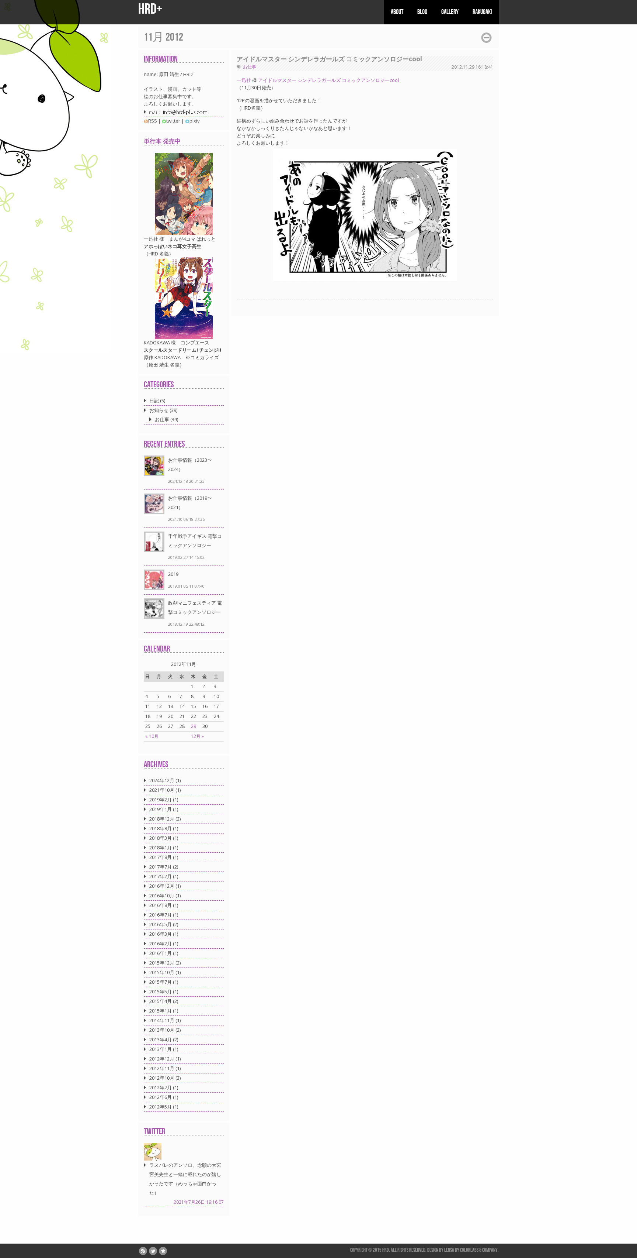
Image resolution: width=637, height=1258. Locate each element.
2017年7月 (160, 866)
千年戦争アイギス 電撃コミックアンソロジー (195, 541)
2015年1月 (160, 1010)
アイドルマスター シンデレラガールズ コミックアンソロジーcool (329, 59)
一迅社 (244, 80)
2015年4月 (160, 1001)
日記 (154, 400)
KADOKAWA (157, 342)
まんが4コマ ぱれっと (192, 239)
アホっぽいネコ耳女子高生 (172, 246)
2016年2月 (160, 943)
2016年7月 (160, 914)
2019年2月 (160, 799)
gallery (450, 12)
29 (193, 726)
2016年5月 (160, 924)
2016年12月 (161, 886)
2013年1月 (160, 1049)
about (397, 12)
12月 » (197, 736)
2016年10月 (161, 895)
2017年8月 (160, 857)
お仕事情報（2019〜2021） (190, 503)
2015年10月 (161, 972)
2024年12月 (161, 780)
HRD (385, 1250)
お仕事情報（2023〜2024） (190, 464)
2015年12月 (161, 962)
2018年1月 (160, 847)
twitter (173, 120)
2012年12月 (161, 1058)
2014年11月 (161, 1020)
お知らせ (158, 410)
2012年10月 (161, 1078)
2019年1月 (160, 809)
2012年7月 (160, 1087)
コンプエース (195, 342)
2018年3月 (160, 838)
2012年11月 (161, 1068)
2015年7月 (160, 982)
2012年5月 (160, 1106)
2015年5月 (160, 991)
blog (422, 12)
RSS (152, 120)
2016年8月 (160, 905)
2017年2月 (160, 876)
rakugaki (482, 12)
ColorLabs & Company (479, 1250)
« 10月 (152, 736)
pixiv (194, 120)
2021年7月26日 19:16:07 (199, 1202)
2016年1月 (160, 953)
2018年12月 (161, 818)
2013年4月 (160, 1039)
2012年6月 (160, 1097)
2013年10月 (161, 1030)
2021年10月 (161, 790)
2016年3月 (160, 934)
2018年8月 (160, 828)
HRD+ (150, 9)
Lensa (449, 1250)
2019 (173, 574)
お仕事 (249, 66)
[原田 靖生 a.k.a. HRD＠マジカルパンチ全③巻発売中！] (152, 1151)
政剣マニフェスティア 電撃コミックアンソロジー (195, 607)
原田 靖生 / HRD (176, 74)
